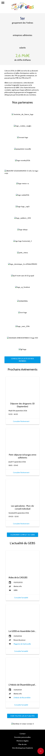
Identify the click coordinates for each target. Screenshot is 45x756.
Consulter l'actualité (21, 598)
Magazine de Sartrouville (22, 644)
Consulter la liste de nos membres (22, 360)
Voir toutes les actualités (22, 716)
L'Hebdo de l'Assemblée (22, 698)
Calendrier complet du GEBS (22, 535)
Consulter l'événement (21, 421)
